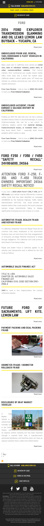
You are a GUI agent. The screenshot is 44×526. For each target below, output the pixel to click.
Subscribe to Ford (2, 461)
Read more (38, 47)
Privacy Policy (10, 520)
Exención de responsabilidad (19, 522)
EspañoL (39, 2)
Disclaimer (18, 520)
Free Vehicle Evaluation (20, 92)
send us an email (23, 476)
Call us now (23, 6)
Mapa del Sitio (31, 522)
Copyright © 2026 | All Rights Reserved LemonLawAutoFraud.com (23, 519)
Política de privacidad (34, 520)
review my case (23, 15)
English (30, 2)
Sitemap (24, 520)
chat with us (24, 481)
